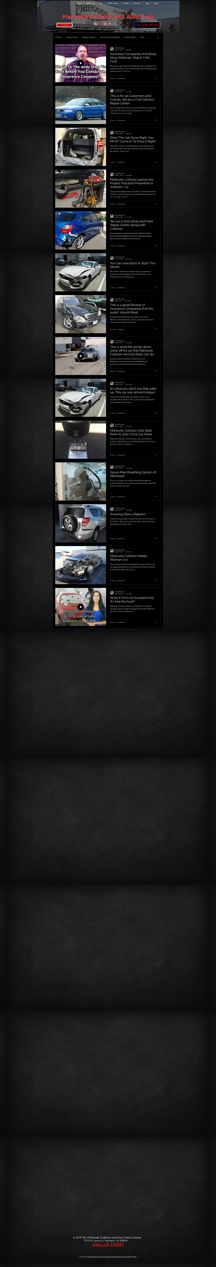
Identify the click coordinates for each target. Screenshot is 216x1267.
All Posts (58, 37)
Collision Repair (130, 37)
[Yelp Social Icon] (100, 24)
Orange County (71, 37)
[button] (158, 37)
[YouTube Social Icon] (110, 24)
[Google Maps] (96, 24)
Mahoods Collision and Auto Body (108, 16)
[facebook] (115, 24)
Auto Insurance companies (110, 37)
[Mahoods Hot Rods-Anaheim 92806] (105, 24)
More (142, 37)
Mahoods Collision (89, 37)
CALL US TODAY (108, 1244)
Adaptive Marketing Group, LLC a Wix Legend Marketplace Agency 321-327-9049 (112, 1257)
